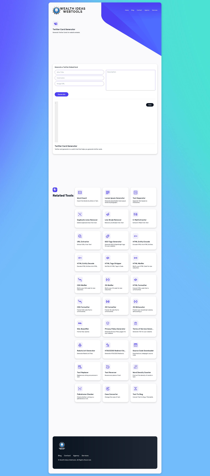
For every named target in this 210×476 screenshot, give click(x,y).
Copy (150, 105)
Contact (139, 10)
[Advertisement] (105, 48)
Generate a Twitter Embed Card (66, 67)
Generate (61, 94)
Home (127, 10)
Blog (132, 10)
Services (154, 10)
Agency (147, 10)
